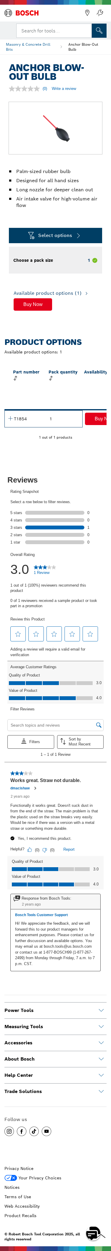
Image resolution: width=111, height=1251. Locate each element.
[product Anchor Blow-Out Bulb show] (10, 418)
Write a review (64, 88)
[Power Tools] (101, 1010)
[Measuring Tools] (101, 1027)
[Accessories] (101, 1043)
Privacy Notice (18, 1168)
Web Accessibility (22, 1206)
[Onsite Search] (99, 31)
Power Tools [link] (18, 1010)
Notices (12, 1187)
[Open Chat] (93, 1233)
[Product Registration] (100, 13)
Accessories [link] (18, 1043)
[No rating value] (26, 89)
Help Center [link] (18, 1075)
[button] (33, 304)
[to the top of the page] (102, 1216)
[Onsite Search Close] (86, 30)
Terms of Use (17, 1196)
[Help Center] (101, 1075)
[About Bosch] (101, 1059)
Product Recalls (20, 1215)
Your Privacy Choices (40, 1178)
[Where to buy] (87, 13)
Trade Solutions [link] (23, 1091)
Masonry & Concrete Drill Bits (28, 47)
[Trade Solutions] (101, 1091)
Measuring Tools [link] (23, 1026)
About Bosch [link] (19, 1059)
